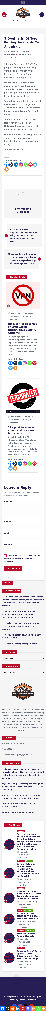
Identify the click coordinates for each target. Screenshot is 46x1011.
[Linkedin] (16, 164)
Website (8, 544)
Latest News (9, 54)
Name (7, 522)
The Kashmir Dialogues (17, 51)
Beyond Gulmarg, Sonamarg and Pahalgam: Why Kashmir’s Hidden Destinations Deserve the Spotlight (19, 614)
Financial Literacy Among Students (21, 644)
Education (30, 930)
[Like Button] (6, 155)
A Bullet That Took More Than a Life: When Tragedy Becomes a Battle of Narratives (20, 626)
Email (7, 533)
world (20, 910)
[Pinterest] (30, 164)
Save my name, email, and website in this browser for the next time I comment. (22, 559)
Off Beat (21, 861)
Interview (28, 910)
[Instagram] (21, 164)
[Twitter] (35, 164)
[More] (6, 169)
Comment (9, 501)
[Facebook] (6, 164)
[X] (11, 164)
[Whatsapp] (26, 164)
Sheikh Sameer (26, 852)
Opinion (21, 831)
